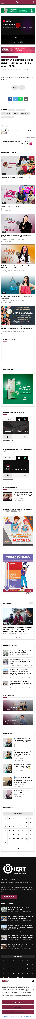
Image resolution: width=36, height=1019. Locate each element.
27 (18, 839)
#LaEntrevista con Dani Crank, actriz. (21, 791)
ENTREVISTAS (20, 110)
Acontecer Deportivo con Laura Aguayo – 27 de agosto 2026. (16, 297)
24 (5, 839)
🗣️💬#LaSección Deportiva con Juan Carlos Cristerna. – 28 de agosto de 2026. (23, 740)
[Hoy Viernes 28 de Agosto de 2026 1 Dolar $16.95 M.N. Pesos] (5, 653)
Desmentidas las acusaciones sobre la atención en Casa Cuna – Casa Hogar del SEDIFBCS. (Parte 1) (17, 629)
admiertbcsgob (19, 498)
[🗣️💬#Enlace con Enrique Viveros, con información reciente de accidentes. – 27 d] (7, 781)
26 (14, 839)
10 (5, 830)
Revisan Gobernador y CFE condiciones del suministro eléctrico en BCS (20, 945)
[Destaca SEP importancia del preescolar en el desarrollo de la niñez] (5, 662)
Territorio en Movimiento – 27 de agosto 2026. (16, 177)
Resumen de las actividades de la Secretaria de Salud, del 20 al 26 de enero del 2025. (23, 494)
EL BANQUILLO (11, 721)
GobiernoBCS (6, 113)
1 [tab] (16, 637)
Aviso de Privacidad (20, 1016)
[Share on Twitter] (15, 99)
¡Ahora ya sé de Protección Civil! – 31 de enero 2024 (15, 142)
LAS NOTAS (4, 57)
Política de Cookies (9, 1016)
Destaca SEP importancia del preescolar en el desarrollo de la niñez (20, 661)
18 (9, 835)
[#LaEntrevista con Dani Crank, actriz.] (7, 794)
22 (26, 835)
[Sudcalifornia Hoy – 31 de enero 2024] (4, 131)
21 (22, 835)
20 (18, 835)
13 (18, 830)
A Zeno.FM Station (8, 440)
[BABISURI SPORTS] (18, 705)
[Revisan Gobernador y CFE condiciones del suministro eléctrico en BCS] (4, 946)
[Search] (34, 2)
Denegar (18, 1007)
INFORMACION (24, 113)
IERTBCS (15, 113)
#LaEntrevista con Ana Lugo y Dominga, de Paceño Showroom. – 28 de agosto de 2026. (23, 753)
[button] (33, 981)
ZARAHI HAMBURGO (8, 117)
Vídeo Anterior (6, 126)
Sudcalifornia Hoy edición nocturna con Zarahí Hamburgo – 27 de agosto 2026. (16, 236)
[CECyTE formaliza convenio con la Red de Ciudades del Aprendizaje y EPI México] (5, 683)
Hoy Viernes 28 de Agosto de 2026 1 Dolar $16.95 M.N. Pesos (21, 651)
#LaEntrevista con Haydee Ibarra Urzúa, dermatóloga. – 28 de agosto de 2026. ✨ (23, 766)
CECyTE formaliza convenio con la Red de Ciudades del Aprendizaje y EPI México (21, 683)
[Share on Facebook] (10, 99)
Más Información (9, 897)
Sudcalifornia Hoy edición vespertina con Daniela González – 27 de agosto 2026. (17, 266)
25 (9, 839)
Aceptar (18, 1002)
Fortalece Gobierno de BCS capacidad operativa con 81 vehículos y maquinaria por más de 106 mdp (20, 672)
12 (13, 830)
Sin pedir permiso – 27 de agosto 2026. (13, 206)
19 (13, 835)
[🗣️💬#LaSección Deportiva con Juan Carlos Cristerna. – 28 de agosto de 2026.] (7, 742)
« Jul (18, 846)
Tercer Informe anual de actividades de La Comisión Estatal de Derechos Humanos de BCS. (16, 328)
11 (9, 830)
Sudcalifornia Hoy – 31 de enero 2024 (20, 131)
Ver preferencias (18, 1012)
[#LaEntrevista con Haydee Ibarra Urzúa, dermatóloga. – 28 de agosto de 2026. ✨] (7, 768)
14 (22, 830)
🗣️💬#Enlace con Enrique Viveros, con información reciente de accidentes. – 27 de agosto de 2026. (23, 779)
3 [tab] (19, 637)
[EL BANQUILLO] (18, 719)
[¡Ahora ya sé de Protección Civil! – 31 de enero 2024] (32, 142)
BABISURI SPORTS (13, 707)
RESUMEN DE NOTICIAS (13, 57)
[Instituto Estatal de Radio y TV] (18, 2)
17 (5, 835)
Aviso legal (29, 1016)
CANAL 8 (12, 110)
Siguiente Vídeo (30, 138)
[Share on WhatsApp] (20, 99)
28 (22, 839)
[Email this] (26, 99)
